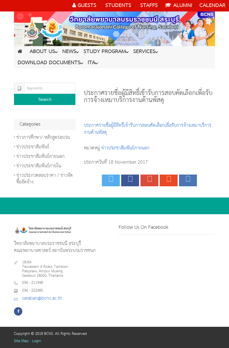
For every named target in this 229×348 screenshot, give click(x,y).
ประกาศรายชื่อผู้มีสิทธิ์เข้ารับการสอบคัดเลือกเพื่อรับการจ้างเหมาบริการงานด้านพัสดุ (147, 129)
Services (144, 52)
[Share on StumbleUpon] (169, 180)
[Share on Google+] (149, 180)
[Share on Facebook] (130, 180)
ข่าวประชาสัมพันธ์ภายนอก (125, 148)
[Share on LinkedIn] (188, 180)
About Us (42, 52)
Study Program (105, 52)
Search (44, 99)
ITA (91, 63)
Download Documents (49, 63)
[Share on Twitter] (111, 180)
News (69, 52)
